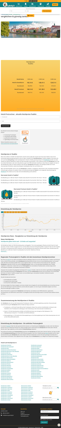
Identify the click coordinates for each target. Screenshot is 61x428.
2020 (18, 212)
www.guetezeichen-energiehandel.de (9, 143)
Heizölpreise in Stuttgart (6, 393)
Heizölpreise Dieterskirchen (37, 365)
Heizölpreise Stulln (35, 370)
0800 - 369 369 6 (33, 1)
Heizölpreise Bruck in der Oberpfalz (9, 356)
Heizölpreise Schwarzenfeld (37, 360)
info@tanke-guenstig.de (8, 415)
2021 (16, 212)
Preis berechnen (5, 125)
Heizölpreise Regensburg (6, 376)
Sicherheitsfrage (44, 415)
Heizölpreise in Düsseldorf (7, 395)
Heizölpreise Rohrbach (36, 346)
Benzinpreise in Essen (26, 399)
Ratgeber (8, 326)
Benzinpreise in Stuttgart (27, 393)
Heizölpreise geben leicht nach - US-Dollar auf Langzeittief (18, 241)
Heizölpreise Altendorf (6, 365)
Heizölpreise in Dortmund (7, 398)
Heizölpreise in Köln (5, 390)
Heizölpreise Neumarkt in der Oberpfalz (10, 351)
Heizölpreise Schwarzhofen (37, 359)
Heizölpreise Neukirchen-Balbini (8, 359)
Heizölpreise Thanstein (36, 371)
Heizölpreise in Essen (5, 399)
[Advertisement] (30, 48)
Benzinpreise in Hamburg (27, 387)
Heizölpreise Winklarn (6, 374)
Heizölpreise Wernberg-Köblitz (38, 362)
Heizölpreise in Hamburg (6, 387)
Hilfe (26, 1)
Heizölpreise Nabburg (6, 360)
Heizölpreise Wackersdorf (7, 357)
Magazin (22, 413)
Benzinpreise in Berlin (26, 385)
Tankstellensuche (24, 416)
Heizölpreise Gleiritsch (36, 374)
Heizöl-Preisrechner (25, 414)
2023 (10, 212)
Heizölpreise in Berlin (5, 385)
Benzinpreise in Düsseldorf (27, 395)
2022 (13, 212)
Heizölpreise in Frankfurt (6, 392)
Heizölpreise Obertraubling (7, 379)
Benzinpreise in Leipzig (26, 396)
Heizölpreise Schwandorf (6, 354)
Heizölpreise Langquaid (36, 345)
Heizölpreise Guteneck (6, 367)
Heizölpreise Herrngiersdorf (7, 346)
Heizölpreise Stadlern (6, 370)
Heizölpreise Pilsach (35, 353)
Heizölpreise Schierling (6, 345)
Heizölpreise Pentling (36, 377)
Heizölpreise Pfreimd (5, 363)
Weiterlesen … (4, 251)
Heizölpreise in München (6, 389)
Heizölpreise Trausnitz (6, 373)
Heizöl (8, 259)
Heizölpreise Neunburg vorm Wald (39, 354)
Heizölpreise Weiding (36, 373)
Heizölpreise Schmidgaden (7, 368)
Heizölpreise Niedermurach (37, 367)
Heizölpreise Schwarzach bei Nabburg (39, 368)
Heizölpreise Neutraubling (37, 376)
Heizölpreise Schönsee (36, 363)
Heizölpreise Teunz (5, 371)
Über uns (23, 411)
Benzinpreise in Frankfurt (27, 392)
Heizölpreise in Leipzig (6, 396)
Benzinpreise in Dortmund (27, 398)
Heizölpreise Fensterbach (36, 349)
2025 (5, 212)
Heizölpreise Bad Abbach (6, 377)
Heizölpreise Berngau (6, 353)
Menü (55, 4)
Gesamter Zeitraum (24, 212)
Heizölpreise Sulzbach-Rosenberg (8, 349)
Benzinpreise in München (27, 389)
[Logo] (9, 4)
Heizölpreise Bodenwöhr (36, 356)
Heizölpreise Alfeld (35, 348)
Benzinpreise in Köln (25, 390)
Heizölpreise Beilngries (36, 351)
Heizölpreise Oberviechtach (7, 362)
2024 (7, 212)
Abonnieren (44, 422)
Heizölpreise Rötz (35, 357)
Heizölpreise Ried (5, 348)
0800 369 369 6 (6, 413)
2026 (2, 212)
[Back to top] (59, 425)
